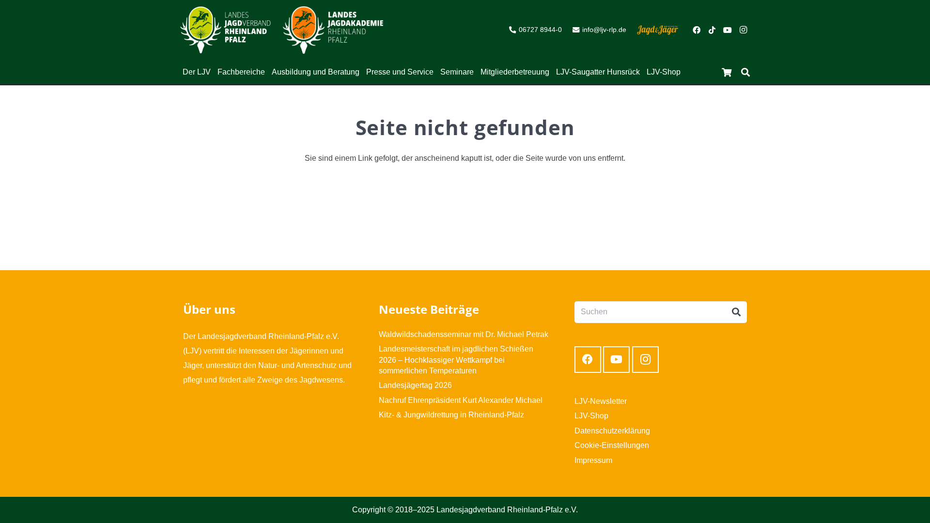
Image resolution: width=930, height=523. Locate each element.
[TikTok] (712, 30)
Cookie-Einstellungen (611, 445)
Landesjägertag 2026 (415, 385)
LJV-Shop (591, 416)
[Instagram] (743, 30)
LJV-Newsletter (600, 401)
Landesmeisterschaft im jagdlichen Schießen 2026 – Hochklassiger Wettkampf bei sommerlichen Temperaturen (456, 360)
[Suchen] (745, 72)
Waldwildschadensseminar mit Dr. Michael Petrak (463, 334)
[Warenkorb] (726, 72)
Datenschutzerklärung (612, 431)
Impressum (593, 460)
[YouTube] (727, 30)
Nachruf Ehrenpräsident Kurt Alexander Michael (460, 400)
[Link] (225, 30)
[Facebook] (696, 30)
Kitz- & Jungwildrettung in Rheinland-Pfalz (451, 415)
